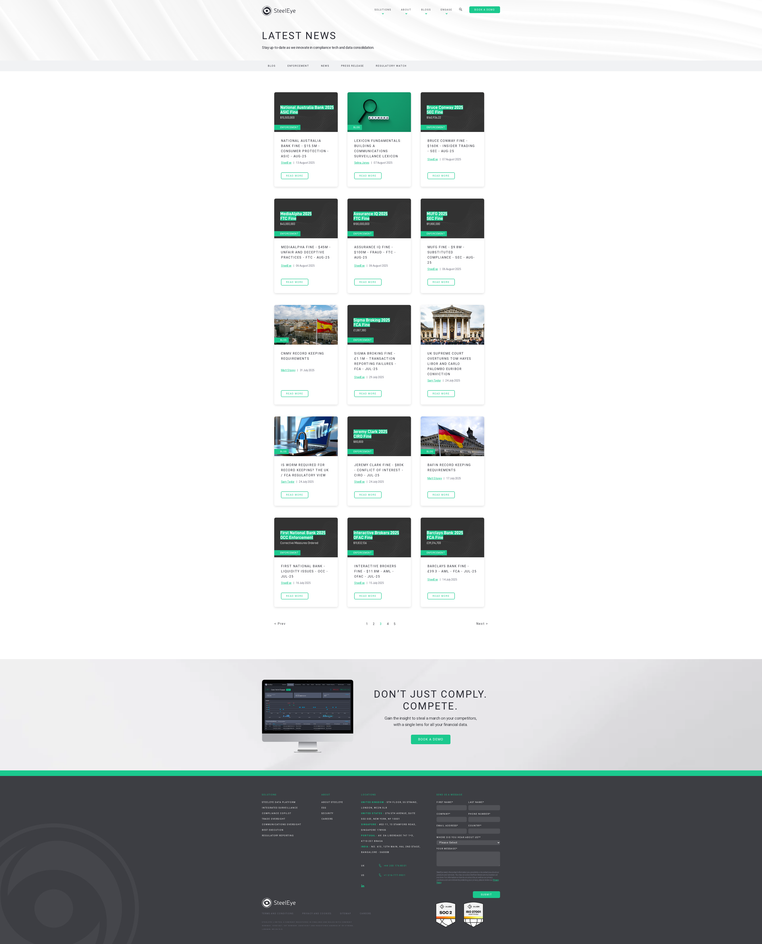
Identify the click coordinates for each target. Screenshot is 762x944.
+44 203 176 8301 (395, 866)
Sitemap (345, 913)
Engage (446, 9)
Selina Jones (361, 162)
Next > (482, 624)
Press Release (352, 65)
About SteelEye (332, 802)
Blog (272, 65)
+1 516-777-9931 (395, 875)
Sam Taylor (434, 380)
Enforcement (298, 65)
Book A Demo (484, 9)
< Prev (280, 624)
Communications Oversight (281, 824)
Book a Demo (430, 739)
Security (327, 813)
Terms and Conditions (277, 913)
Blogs (426, 9)
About (406, 9)
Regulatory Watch (391, 65)
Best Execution (273, 830)
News (325, 65)
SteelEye (286, 162)
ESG (323, 808)
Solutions (382, 9)
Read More (294, 175)
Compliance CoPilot (276, 813)
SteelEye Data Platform (279, 802)
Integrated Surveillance (280, 808)
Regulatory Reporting (278, 835)
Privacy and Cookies (316, 913)
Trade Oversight (273, 819)
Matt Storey (288, 370)
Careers (327, 819)
